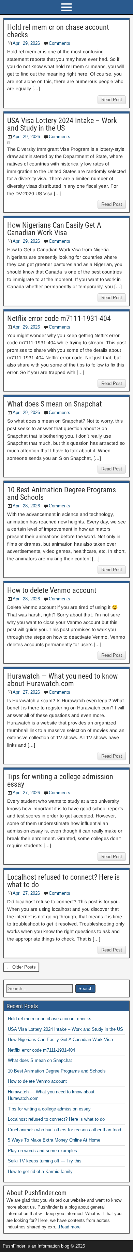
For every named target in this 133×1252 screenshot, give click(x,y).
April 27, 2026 (26, 692)
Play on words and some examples (42, 1150)
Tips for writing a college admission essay (60, 780)
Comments (59, 43)
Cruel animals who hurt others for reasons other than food (64, 1129)
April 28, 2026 (26, 505)
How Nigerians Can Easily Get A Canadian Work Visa (54, 229)
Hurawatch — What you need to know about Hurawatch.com (62, 680)
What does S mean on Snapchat (54, 404)
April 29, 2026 (26, 43)
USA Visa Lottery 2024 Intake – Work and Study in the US (62, 124)
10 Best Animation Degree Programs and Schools (61, 493)
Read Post (111, 99)
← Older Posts (21, 967)
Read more (69, 1226)
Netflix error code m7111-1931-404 (59, 318)
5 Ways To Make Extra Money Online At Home (54, 1140)
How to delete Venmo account (52, 590)
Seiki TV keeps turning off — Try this (45, 1160)
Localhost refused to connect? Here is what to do (63, 881)
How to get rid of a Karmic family (40, 1171)
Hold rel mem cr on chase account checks (58, 31)
